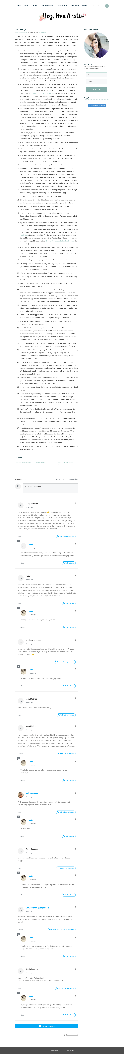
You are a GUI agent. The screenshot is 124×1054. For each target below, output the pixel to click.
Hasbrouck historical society (43, 93)
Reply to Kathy (69, 603)
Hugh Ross (24, 235)
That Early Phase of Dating (23, 462)
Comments (42, 32)
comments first (72, 479)
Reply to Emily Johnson (66, 868)
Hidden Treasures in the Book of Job (60, 241)
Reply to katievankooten (66, 812)
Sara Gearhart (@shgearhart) (37, 908)
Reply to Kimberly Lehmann (65, 662)
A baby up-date (40, 462)
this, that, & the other (21, 32)
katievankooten (32, 793)
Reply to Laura (69, 563)
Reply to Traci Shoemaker (66, 988)
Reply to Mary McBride (67, 715)
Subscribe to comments (72, 1035)
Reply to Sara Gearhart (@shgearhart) (62, 929)
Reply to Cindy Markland (66, 536)
